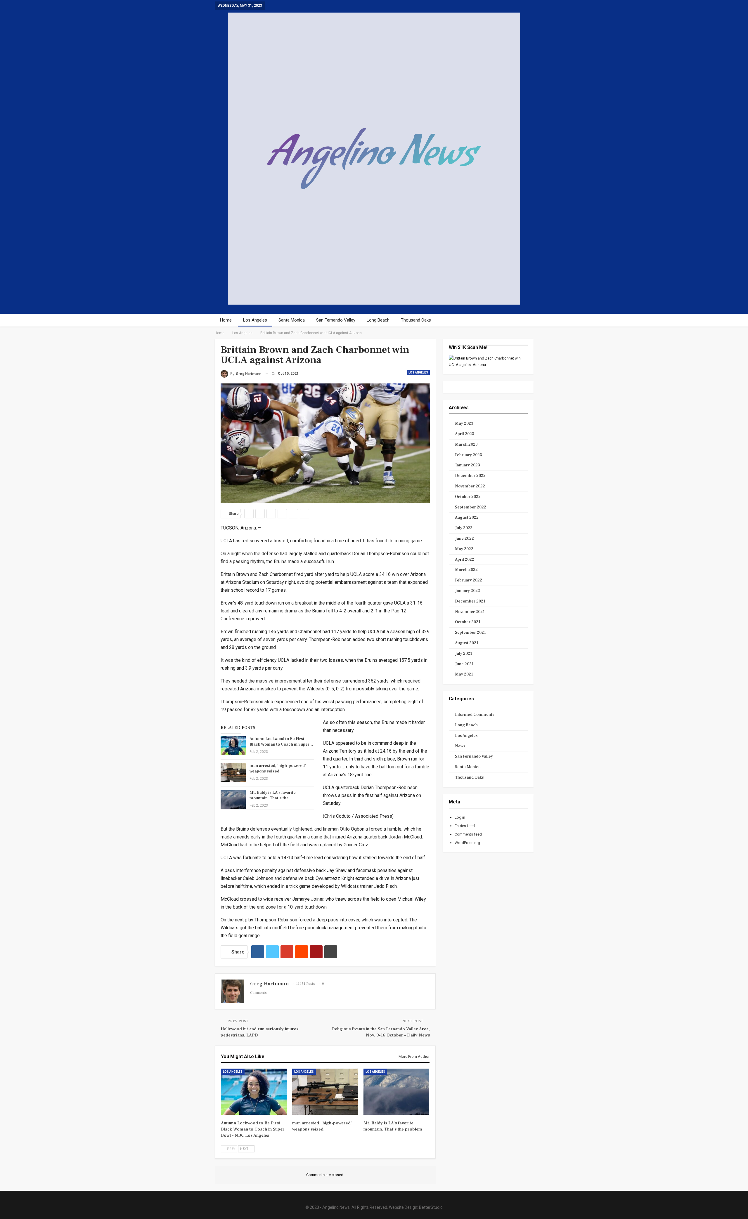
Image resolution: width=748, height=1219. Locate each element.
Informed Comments (474, 714)
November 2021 (470, 611)
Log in (460, 817)
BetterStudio (431, 1207)
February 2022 (468, 580)
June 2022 (464, 538)
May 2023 (464, 423)
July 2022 (463, 528)
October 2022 (468, 496)
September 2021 (470, 632)
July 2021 (463, 653)
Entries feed (465, 826)
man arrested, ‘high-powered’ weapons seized (278, 768)
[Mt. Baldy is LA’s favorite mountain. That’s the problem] (233, 799)
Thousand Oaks (416, 320)
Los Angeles (255, 320)
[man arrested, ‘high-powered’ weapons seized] (233, 772)
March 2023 (466, 444)
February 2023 (468, 455)
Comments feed (468, 834)
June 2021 (464, 664)
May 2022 (464, 549)
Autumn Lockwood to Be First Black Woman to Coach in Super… (281, 741)
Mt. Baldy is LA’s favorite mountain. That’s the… (273, 795)
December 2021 (470, 601)
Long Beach (378, 320)
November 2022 (470, 486)
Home (226, 320)
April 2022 (464, 559)
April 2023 (464, 434)
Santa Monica (291, 320)
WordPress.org (467, 843)
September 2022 (470, 507)
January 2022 (467, 590)
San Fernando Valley (335, 320)
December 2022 (470, 475)
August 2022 (467, 517)
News (460, 746)
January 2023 (467, 465)
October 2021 (467, 622)
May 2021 (464, 674)
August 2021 (466, 643)
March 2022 (466, 569)
